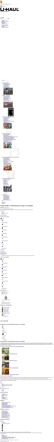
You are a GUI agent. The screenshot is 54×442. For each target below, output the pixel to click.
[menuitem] (10, 97)
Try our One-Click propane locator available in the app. (7, 322)
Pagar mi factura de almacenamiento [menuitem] (7, 140)
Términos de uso (4, 436)
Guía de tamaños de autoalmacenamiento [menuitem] (8, 138)
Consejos (3, 396)
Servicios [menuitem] (4, 182)
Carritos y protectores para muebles (6, 405)
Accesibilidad (3, 398)
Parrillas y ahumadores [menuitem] (6, 197)
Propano (5, 194)
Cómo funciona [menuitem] (5, 181)
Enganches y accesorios (5, 411)
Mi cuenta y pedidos (4, 395)
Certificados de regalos (5, 416)
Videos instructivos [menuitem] (5, 85)
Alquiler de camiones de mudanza (6, 402)
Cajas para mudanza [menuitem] (5, 158)
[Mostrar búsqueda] (2, 17)
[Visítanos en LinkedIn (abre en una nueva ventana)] (2, 428)
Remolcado (3, 95)
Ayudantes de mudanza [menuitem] (5, 178)
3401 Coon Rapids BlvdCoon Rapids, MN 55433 (3, 253)
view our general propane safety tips (19, 346)
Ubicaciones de (5, 438)
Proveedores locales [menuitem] (5, 180)
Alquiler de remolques (4, 404)
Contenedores (10, 116)
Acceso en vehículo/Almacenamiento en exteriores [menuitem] (9, 139)
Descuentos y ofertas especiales (6, 417)
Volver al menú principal (7, 83)
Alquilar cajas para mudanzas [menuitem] (7, 163)
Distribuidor (3, 422)
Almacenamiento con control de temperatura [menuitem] (9, 137)
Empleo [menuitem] (3, 26)
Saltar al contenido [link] (2, 6)
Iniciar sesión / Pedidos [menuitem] (5, 25)
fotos (3, 301)
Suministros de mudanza (4, 277)
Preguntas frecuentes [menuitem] (6, 86)
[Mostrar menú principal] (1, 7)
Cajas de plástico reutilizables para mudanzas (7, 407)
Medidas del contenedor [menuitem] (6, 122)
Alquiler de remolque (4, 403)
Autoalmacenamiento (4, 270)
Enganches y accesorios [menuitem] (6, 87)
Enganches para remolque (5, 240)
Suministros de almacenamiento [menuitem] (7, 142)
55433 (2, 203)
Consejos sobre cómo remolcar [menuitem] (7, 98)
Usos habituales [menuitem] (5, 119)
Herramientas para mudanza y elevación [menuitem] (8, 161)
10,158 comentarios (6, 207)
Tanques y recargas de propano (6, 415)
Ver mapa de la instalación (3, 215)
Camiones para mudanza (4, 222)
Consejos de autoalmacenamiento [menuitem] (7, 141)
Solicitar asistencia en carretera (5, 388)
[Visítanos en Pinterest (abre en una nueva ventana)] (2, 427)
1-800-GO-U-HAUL (5, 384)
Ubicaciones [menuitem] (4, 22)
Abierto (1, 5)
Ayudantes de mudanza (11, 178)
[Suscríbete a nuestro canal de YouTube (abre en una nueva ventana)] (2, 430)
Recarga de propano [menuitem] (5, 196)
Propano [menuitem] (3, 194)
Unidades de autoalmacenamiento (6, 406)
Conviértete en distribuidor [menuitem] (5, 21)
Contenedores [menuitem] (5, 116)
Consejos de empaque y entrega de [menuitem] (8, 121)
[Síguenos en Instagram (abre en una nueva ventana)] (2, 426)
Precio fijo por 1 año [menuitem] (4, 20)
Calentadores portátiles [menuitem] (6, 198)
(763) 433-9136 (2, 251)
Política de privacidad (4, 435)
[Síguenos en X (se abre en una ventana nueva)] (2, 429)
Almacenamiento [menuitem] (4, 133)
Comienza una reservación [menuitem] (6, 84)
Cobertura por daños (4, 414)
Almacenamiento (9, 133)
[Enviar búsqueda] (8, 18)
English (3, 390)
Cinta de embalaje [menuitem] (5, 162)
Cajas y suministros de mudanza (6, 413)
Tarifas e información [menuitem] (6, 118)
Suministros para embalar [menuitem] (6, 159)
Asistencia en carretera (5, 394)
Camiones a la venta (4, 248)
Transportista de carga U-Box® (6, 423)
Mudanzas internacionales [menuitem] (6, 120)
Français (3, 389)
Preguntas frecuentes (4, 397)
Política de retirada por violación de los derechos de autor (9, 437)
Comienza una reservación (6, 97)
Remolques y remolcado (4, 226)
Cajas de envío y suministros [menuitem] (7, 160)
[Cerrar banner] (0, 0)
